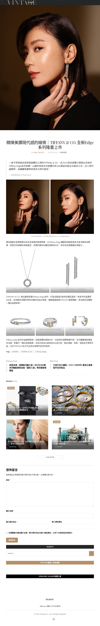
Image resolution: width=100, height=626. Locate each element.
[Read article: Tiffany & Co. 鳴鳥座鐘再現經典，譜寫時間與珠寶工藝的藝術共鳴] (73, 434)
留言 (8, 480)
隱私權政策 (50, 599)
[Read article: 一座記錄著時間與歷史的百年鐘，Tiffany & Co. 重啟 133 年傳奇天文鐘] (73, 401)
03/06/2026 (12, 447)
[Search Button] (91, 553)
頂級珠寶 (63, 152)
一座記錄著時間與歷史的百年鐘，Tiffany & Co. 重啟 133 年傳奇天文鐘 (72, 409)
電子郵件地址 (12, 522)
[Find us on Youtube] (50, 619)
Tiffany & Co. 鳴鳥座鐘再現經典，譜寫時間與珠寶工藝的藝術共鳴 (72, 442)
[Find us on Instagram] (47, 619)
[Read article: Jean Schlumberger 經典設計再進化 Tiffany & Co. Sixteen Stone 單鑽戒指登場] (27, 401)
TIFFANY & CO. (27, 352)
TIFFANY (15, 352)
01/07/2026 (58, 413)
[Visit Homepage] (22, 2)
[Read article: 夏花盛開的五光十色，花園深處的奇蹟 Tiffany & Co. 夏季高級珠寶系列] (27, 434)
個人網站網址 (57, 522)
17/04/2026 (58, 447)
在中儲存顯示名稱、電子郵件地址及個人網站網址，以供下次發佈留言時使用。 (41, 533)
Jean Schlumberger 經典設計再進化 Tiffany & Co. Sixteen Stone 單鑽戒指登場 (26, 409)
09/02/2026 (52, 152)
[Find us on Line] (54, 619)
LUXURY (57, 388)
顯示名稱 (10, 511)
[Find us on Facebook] (44, 619)
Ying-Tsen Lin (39, 152)
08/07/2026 (12, 413)
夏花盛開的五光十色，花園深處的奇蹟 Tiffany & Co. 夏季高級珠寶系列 (26, 442)
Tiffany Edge (40, 352)
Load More (50, 457)
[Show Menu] (93, 2)
